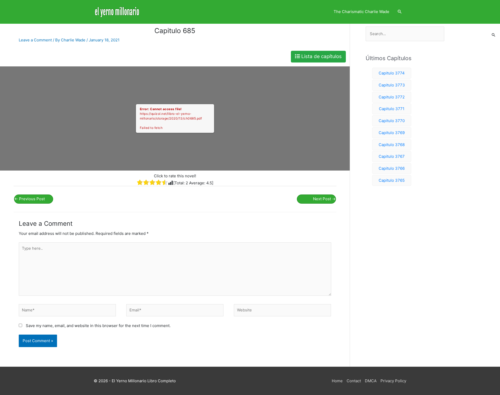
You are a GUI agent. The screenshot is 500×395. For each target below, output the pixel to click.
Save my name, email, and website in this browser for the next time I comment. (98, 325)
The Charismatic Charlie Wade (361, 11)
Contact (354, 380)
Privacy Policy (393, 380)
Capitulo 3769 (392, 132)
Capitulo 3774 (392, 73)
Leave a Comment (35, 39)
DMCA (371, 380)
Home (337, 380)
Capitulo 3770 (392, 120)
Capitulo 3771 (391, 108)
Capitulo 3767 (392, 156)
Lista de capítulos (321, 56)
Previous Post (29, 198)
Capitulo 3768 (392, 144)
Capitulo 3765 (392, 180)
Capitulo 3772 (392, 97)
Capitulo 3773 (392, 85)
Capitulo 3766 (392, 168)
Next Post (324, 198)
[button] (399, 11)
